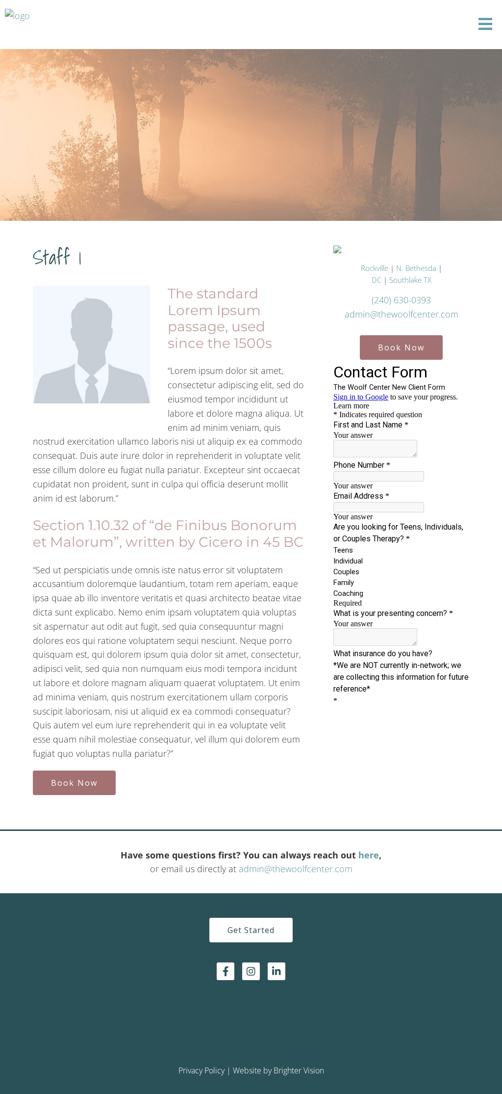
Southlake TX (410, 280)
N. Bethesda (416, 268)
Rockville (374, 268)
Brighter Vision (299, 1070)
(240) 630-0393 (401, 300)
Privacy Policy (201, 1070)
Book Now (74, 782)
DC (377, 280)
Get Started (251, 930)
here (368, 855)
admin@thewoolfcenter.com (401, 314)
